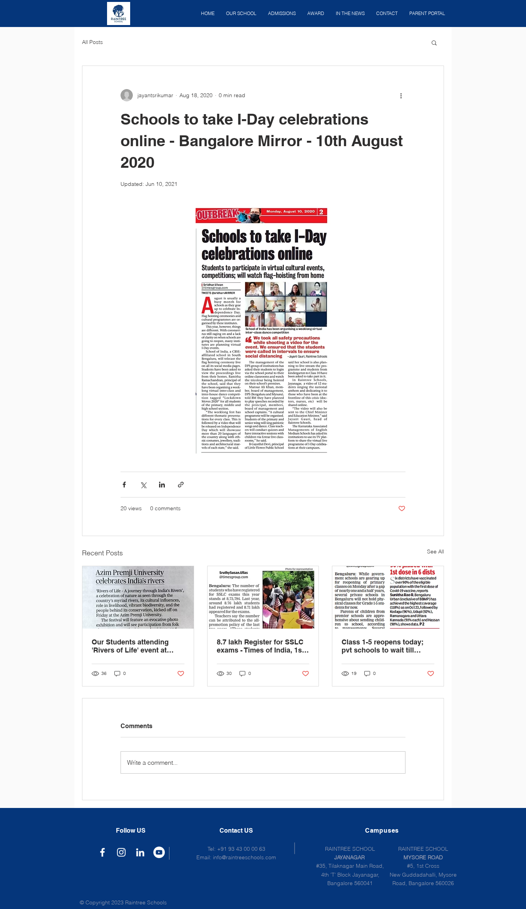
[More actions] (400, 95)
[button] (434, 42)
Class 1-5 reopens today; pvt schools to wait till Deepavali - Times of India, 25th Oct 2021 (385, 646)
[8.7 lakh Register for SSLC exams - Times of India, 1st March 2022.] (263, 597)
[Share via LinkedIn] (162, 484)
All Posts (92, 42)
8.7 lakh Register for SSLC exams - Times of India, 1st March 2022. (260, 646)
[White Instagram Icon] (121, 852)
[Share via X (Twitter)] (143, 484)
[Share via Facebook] (124, 484)
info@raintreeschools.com (244, 857)
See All (435, 551)
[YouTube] (159, 852)
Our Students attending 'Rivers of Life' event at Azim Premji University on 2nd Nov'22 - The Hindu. (134, 646)
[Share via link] (180, 484)
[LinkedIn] (140, 852)
